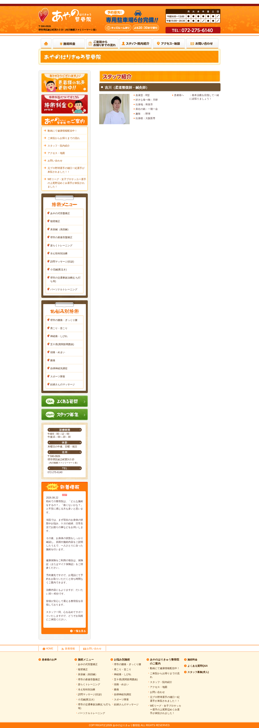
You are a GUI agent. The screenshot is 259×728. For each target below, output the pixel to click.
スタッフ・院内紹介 (59, 145)
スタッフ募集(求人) (198, 672)
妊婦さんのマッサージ (62, 384)
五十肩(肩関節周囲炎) (62, 344)
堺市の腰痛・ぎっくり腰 (63, 320)
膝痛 (52, 360)
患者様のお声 (49, 659)
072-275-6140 (55, 472)
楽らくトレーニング (61, 245)
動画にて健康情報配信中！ (62, 130)
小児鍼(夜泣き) (58, 269)
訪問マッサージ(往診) (62, 261)
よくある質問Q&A (198, 665)
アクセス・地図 (56, 153)
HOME (49, 648)
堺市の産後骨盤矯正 (61, 237)
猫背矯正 (55, 221)
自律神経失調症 (58, 368)
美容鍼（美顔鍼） (60, 229)
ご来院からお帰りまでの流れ (64, 138)
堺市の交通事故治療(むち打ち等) (65, 279)
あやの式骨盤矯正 (60, 213)
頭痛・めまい (57, 352)
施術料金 (192, 659)
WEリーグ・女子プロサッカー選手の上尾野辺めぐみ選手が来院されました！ (67, 183)
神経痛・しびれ (58, 336)
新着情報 (70, 648)
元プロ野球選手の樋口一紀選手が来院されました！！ (66, 170)
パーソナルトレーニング (63, 289)
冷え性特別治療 (58, 253)
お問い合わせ (55, 160)
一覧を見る (80, 631)
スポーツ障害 (57, 376)
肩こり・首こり (58, 328)
